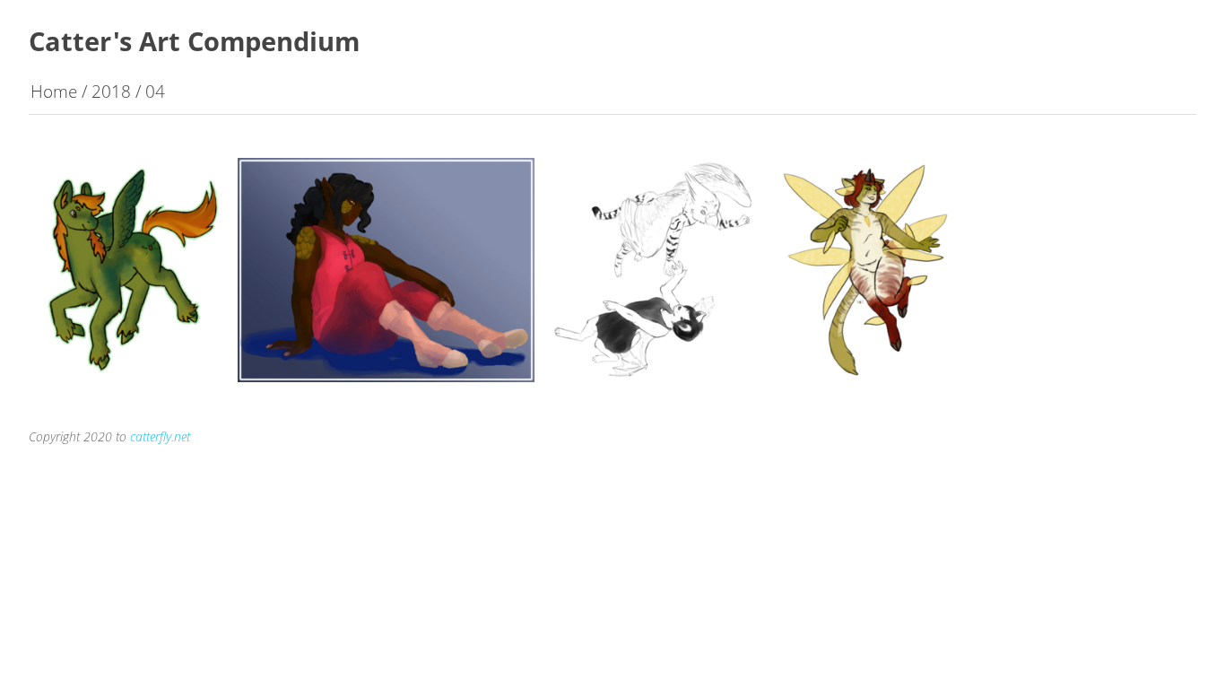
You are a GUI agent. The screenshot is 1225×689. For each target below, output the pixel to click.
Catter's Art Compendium (194, 40)
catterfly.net (160, 436)
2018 (111, 91)
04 (155, 91)
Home (53, 91)
